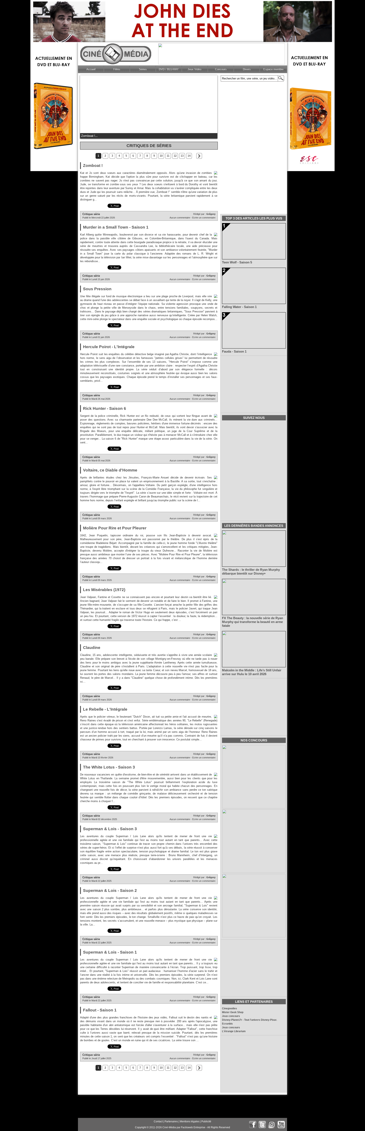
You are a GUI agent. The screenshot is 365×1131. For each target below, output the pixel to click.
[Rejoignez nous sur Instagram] (271, 1124)
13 (182, 155)
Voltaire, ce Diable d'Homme (110, 470)
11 (168, 155)
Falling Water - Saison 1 (239, 307)
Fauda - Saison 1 (234, 351)
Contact (158, 1121)
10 (161, 155)
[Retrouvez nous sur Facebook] (252, 1124)
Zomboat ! (93, 165)
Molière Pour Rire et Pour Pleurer (114, 528)
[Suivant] (199, 156)
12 (175, 155)
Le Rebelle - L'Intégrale (105, 709)
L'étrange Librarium (234, 1031)
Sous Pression (97, 289)
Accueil (90, 69)
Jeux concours (231, 1016)
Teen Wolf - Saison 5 (237, 262)
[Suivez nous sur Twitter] (262, 1124)
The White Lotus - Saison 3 (109, 767)
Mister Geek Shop (232, 1012)
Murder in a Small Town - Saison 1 (115, 227)
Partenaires (171, 1121)
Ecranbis (227, 1023)
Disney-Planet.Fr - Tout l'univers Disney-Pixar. (249, 1019)
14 (189, 155)
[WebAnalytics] (88, 1127)
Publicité (206, 1121)
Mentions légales (189, 1121)
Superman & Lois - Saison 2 (110, 890)
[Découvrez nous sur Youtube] (281, 1124)
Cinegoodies (229, 1008)
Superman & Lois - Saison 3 (110, 829)
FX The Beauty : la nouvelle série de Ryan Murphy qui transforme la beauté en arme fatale (252, 621)
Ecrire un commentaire (203, 217)
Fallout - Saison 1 (100, 1010)
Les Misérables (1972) (104, 589)
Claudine (91, 647)
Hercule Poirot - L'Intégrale (109, 347)
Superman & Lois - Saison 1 (110, 952)
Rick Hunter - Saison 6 (104, 408)
